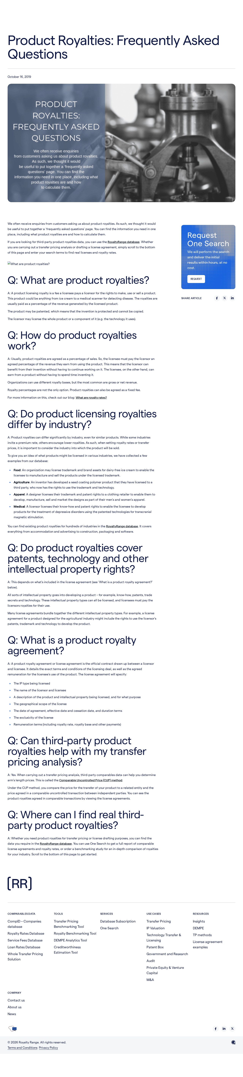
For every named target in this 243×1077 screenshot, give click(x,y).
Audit (151, 961)
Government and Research (167, 954)
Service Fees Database (25, 940)
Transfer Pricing (159, 921)
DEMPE (198, 928)
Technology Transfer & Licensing (164, 937)
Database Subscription (118, 921)
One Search (109, 928)
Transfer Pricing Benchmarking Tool (69, 923)
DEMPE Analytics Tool (70, 940)
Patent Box (155, 947)
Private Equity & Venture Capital (165, 970)
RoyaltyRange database (124, 242)
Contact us (16, 1000)
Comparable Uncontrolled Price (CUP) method (90, 780)
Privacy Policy (48, 1047)
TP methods (202, 935)
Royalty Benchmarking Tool (75, 933)
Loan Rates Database (24, 947)
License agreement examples (207, 944)
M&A (150, 980)
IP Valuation (156, 928)
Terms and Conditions (22, 1047)
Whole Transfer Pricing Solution (25, 956)
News (12, 1014)
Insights (199, 921)
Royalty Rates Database (26, 933)
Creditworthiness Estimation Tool (67, 949)
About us (14, 1007)
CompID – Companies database (24, 923)
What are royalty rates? (91, 397)
